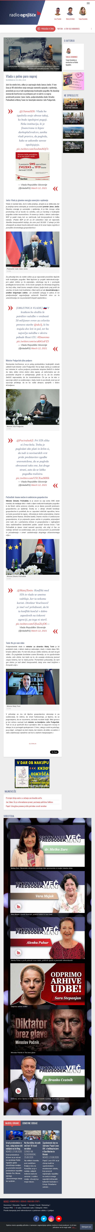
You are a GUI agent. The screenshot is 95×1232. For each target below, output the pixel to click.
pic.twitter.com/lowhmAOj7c (33, 148)
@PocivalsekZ (25, 440)
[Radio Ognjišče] (24, 13)
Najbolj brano (12, 1123)
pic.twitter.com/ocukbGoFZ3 (33, 341)
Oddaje (23, 1201)
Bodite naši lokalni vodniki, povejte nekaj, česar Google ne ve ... (72, 120)
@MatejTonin (25, 590)
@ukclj (38, 324)
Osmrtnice (7, 1205)
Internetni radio (28, 1208)
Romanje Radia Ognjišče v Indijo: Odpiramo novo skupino (73, 134)
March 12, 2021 (39, 188)
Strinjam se (86, 1227)
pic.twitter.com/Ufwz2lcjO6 (31, 623)
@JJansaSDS (27, 111)
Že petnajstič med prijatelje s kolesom (71, 106)
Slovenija (9, 80)
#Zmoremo (43, 337)
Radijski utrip (33, 1201)
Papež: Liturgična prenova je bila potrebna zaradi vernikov (26, 806)
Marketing (45, 1205)
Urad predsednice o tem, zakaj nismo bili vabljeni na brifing (14, 1145)
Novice (6, 1201)
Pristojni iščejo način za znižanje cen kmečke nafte (24, 798)
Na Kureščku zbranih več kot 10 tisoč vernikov (32, 1145)
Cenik (38, 1205)
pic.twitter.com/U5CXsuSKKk (32, 478)
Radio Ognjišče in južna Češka (72, 149)
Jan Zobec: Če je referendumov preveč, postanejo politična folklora (29, 802)
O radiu (18, 1208)
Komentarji (14, 1201)
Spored (23, 1205)
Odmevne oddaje (30, 1123)
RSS (45, 1208)
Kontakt (32, 1205)
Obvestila (16, 1205)
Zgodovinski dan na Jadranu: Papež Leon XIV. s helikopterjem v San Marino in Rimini (51, 1148)
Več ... (74, 1227)
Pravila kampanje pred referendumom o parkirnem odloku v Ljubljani (29, 1210)
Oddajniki (38, 1208)
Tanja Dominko (71, 57)
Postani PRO (8, 1208)
